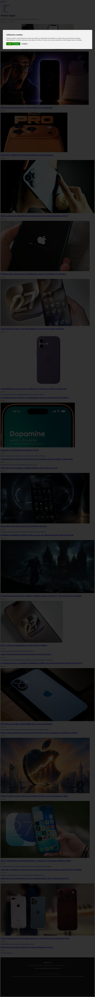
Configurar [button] (24, 43)
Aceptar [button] (10, 43)
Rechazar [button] (16, 43)
